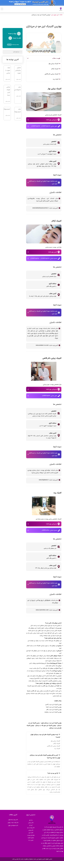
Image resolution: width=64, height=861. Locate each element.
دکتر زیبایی (30, 830)
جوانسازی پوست (31, 835)
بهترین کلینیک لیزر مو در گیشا (53, 707)
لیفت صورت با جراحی (7, 70)
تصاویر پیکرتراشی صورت (18, 70)
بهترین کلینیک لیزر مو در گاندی (53, 705)
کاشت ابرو (31, 833)
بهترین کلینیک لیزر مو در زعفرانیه (52, 712)
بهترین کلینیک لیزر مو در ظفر (53, 710)
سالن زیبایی (31, 823)
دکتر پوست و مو (31, 828)
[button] (2, 9)
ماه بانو (31, 820)
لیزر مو (30, 825)
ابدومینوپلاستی (5, 109)
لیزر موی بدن (54, 15)
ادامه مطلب (18, 79)
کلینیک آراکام (55, 69)
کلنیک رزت (56, 79)
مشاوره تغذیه (31, 838)
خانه (61, 15)
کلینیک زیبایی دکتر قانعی (52, 74)
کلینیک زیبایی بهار (53, 64)
